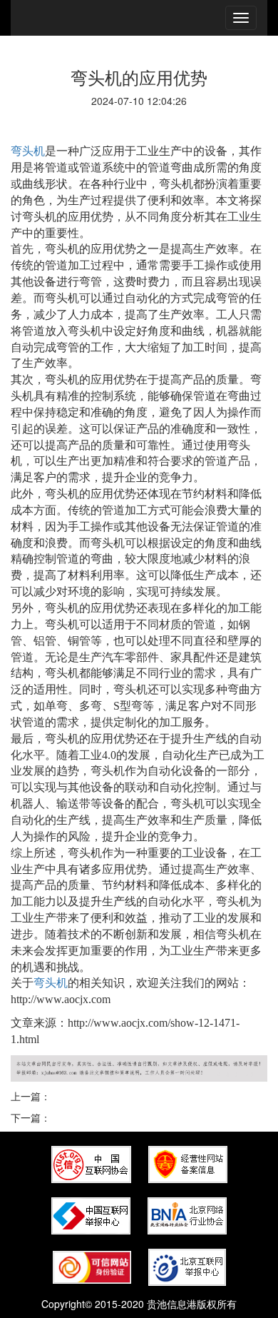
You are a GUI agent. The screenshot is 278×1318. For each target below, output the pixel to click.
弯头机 (28, 151)
